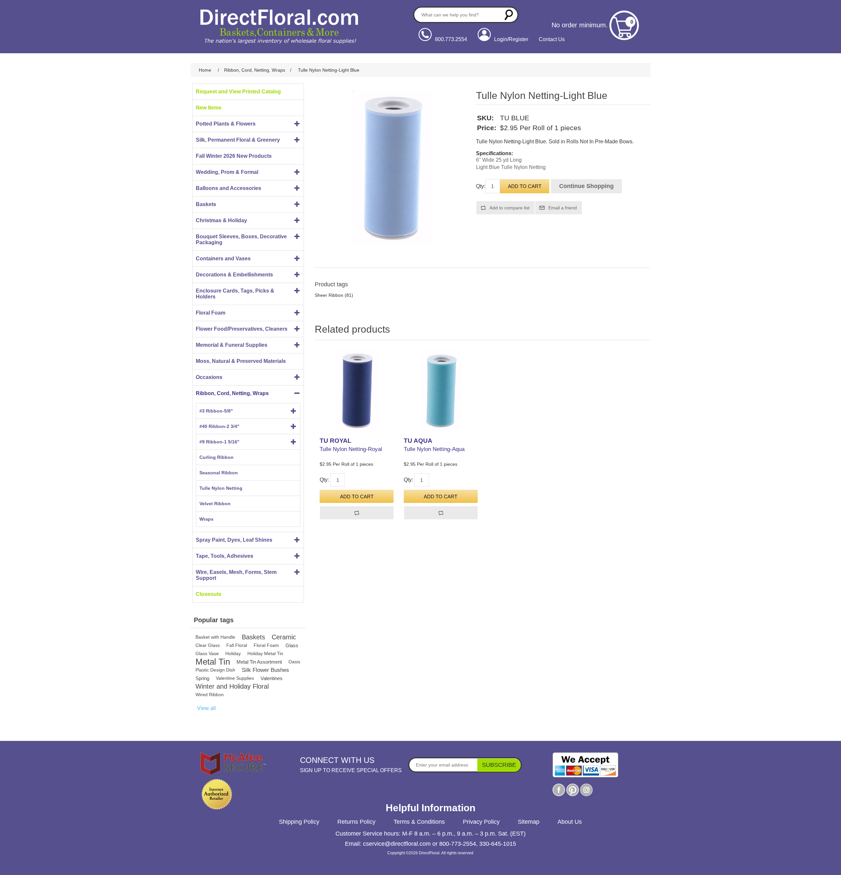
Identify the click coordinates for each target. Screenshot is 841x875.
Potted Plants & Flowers (226, 124)
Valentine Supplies (235, 678)
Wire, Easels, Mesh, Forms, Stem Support (236, 575)
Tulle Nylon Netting (220, 488)
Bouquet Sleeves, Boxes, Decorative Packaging (241, 239)
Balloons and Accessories (228, 188)
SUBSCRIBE (499, 765)
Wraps (206, 519)
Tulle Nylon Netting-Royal (351, 449)
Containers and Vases (223, 258)
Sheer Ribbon (329, 295)
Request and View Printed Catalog (238, 91)
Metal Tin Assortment (259, 662)
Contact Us (552, 39)
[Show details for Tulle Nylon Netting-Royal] (356, 390)
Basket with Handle (215, 637)
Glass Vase (207, 653)
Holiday (233, 653)
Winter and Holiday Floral (232, 686)
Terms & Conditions (419, 821)
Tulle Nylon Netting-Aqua (434, 449)
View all (206, 708)
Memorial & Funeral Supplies (231, 345)
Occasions (209, 377)
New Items (208, 107)
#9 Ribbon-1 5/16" (219, 441)
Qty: (480, 186)
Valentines (272, 678)
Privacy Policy (481, 821)
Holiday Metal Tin (265, 653)
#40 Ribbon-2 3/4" (219, 426)
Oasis (294, 661)
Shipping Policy (299, 821)
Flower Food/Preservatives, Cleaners (241, 329)
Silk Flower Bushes (265, 670)
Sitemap (528, 821)
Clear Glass (207, 645)
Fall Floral (236, 645)
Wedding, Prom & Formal (227, 172)
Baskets (206, 204)
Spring (202, 678)
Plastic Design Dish (215, 670)
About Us (569, 821)
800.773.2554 (451, 39)
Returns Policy (356, 821)
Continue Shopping (586, 186)
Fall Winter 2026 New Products (234, 156)
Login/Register (511, 39)
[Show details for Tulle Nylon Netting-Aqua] (440, 390)
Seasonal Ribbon (218, 472)
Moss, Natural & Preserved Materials (241, 361)
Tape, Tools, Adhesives (224, 556)
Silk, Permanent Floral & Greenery (238, 140)
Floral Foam (210, 313)
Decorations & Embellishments (234, 274)
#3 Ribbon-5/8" (216, 411)
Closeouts (208, 594)
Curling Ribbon (216, 457)
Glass (291, 645)
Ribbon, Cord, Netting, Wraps (232, 393)
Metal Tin (212, 662)
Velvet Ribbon (215, 503)
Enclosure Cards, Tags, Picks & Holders (235, 293)
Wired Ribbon (209, 694)
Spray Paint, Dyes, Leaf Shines (234, 540)
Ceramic (284, 637)
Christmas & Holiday (221, 220)
